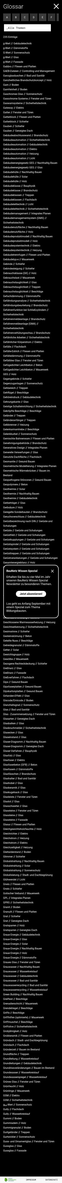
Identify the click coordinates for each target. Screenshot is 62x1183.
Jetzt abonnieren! (31, 593)
